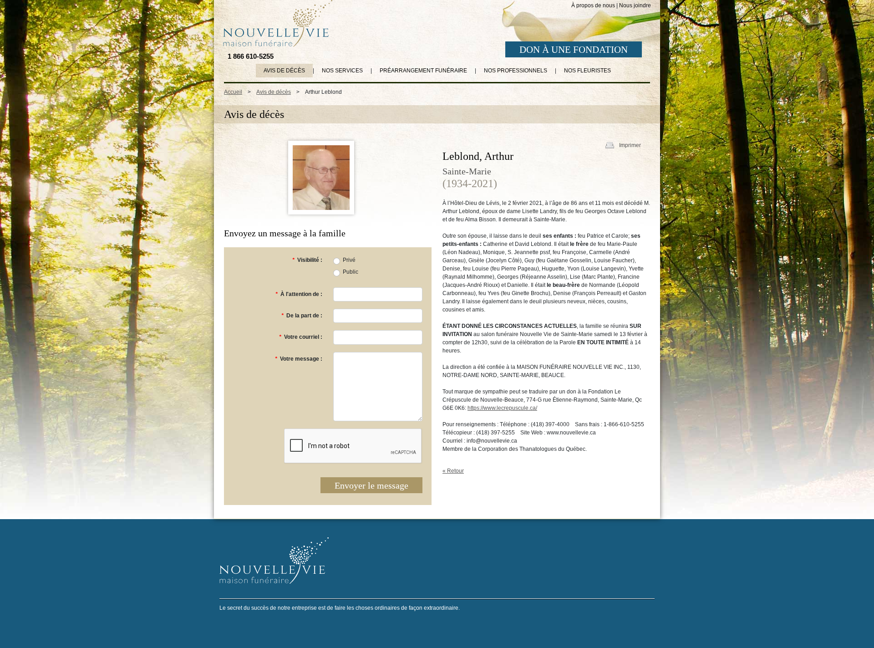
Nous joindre (635, 5)
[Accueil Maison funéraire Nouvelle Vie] (275, 23)
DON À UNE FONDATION (573, 49)
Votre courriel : (300, 337)
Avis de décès (284, 70)
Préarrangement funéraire (423, 70)
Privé (349, 260)
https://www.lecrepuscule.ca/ (502, 408)
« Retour (453, 471)
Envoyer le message (371, 485)
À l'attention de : (298, 294)
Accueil (233, 92)
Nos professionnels (515, 70)
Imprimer (630, 145)
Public (350, 272)
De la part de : (301, 315)
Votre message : (298, 359)
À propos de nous (593, 5)
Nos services (342, 70)
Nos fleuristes (587, 70)
